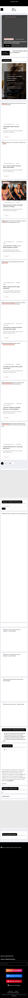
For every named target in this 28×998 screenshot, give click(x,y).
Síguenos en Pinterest (15, 981)
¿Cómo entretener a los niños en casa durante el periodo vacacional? (12, 246)
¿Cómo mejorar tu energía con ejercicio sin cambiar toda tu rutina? (12, 328)
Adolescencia (9, 74)
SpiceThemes (14, 995)
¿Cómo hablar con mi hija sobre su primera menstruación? (14, 78)
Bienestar (18, 202)
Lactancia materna (8, 39)
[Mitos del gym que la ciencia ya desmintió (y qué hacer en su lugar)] (14, 190)
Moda (4, 143)
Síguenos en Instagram (15, 970)
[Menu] (2, 9)
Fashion (17, 163)
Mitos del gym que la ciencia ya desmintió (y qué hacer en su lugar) (13, 205)
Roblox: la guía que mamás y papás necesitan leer (11, 287)
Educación (5, 262)
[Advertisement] (14, 484)
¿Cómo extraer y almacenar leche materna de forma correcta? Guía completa (14, 42)
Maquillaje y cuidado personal (8, 344)
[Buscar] (24, 10)
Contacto (16, 991)
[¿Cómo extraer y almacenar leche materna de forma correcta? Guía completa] (14, 31)
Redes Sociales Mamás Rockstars (13, 992)
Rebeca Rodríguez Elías (9, 17)
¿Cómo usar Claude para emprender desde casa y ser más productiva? (11, 408)
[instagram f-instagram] (14, 4)
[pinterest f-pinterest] (15, 4)
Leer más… (4, 783)
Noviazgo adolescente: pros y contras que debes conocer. (12, 447)
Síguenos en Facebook (15, 975)
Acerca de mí (10, 991)
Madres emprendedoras (7, 383)
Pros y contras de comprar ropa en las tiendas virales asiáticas (12, 166)
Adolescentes (18, 444)
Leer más (7, 45)
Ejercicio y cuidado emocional (8, 303)
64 (10, 463)
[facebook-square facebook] (12, 4)
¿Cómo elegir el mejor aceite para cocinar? (11, 127)
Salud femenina (6, 182)
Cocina (4, 104)
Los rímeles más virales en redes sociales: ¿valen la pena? (13, 367)
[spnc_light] (26, 10)
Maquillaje (18, 364)
